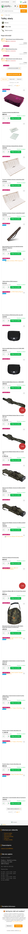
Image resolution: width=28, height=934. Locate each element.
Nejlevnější (12, 79)
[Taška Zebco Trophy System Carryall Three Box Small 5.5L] (14, 648)
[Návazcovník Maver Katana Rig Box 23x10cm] (14, 133)
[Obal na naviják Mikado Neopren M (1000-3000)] (14, 336)
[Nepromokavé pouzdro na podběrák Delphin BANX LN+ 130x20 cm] (14, 234)
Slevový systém (7, 835)
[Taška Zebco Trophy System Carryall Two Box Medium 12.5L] (14, 683)
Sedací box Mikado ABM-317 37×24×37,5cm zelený (14, 591)
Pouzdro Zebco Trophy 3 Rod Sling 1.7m (11, 730)
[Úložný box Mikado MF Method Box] (14, 545)
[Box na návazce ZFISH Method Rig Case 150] (14, 302)
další (17, 85)
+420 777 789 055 (5, 2)
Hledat (24, 11)
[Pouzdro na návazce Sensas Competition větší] (14, 167)
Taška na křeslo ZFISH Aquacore (9, 281)
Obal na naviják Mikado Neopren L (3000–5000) (13, 382)
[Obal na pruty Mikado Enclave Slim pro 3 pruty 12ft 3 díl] (14, 403)
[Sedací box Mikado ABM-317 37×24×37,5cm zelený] (14, 578)
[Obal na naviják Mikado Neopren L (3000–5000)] (14, 369)
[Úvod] (6, 6)
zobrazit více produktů (13, 68)
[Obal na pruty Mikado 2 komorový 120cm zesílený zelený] (14, 510)
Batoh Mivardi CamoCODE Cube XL (14, 58)
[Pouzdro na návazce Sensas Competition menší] (14, 200)
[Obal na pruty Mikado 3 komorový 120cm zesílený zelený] (14, 475)
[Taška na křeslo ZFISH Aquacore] (14, 269)
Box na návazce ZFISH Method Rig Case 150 (12, 315)
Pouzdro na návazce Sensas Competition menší (13, 213)
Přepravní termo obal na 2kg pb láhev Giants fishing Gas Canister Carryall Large (12, 626)
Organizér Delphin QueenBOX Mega (10, 112)
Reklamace (6, 838)
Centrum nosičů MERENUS (7, 848)
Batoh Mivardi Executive (11, 49)
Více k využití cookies (17, 921)
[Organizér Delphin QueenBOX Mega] (14, 100)
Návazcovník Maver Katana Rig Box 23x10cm (12, 146)
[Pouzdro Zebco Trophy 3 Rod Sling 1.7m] (14, 718)
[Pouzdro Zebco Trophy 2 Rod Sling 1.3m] (14, 751)
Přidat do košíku (15, 118)
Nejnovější (4, 79)
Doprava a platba (8, 833)
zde (20, 930)
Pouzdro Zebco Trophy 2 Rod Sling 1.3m (11, 764)
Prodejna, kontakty (8, 839)
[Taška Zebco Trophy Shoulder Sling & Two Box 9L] (14, 785)
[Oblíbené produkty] (15, 6)
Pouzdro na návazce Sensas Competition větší (13, 179)
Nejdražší (19, 79)
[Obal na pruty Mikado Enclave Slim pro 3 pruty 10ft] (14, 439)
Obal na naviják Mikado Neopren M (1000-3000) (13, 348)
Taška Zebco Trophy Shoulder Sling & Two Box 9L (14, 797)
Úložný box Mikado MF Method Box (10, 557)
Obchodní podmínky (8, 836)
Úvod (2, 15)
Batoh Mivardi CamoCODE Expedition (14, 39)
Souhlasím (18, 926)
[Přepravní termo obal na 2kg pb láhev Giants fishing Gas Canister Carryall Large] (14, 613)
